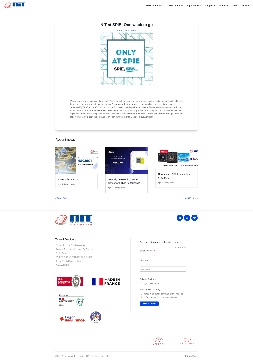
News (234, 6)
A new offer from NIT (69, 179)
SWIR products (153, 6)
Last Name (145, 269)
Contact (245, 6)
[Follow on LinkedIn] (180, 218)
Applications (192, 6)
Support (209, 6)
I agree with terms (151, 283)
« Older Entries (62, 198)
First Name (145, 260)
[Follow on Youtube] (194, 218)
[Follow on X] (187, 218)
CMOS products (175, 6)
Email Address (147, 250)
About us (223, 6)
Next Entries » (191, 198)
